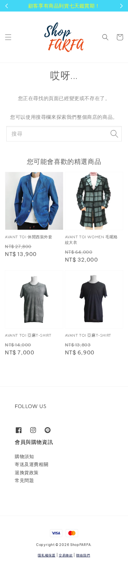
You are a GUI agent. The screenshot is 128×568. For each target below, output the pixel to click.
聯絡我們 (83, 555)
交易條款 (66, 555)
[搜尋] (114, 133)
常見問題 (24, 480)
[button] (8, 37)
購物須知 (24, 456)
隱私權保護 (46, 555)
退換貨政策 (27, 473)
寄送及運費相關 (31, 464)
